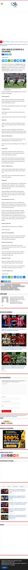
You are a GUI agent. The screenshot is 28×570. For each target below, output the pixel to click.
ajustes (13, 564)
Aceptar (4, 567)
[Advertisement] (14, 23)
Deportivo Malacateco (6, 286)
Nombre (4, 396)
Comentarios (15, 486)
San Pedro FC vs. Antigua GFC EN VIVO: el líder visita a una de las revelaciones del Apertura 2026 (13, 368)
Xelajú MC (17, 289)
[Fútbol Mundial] (14, 5)
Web (3, 406)
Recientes (3, 486)
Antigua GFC (7, 284)
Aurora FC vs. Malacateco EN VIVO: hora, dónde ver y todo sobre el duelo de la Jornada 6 (14, 348)
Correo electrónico (6, 401)
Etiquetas (22, 486)
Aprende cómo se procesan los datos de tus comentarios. (13, 416)
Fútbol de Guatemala (9, 44)
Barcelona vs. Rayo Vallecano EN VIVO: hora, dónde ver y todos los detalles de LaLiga (17, 491)
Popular (9, 486)
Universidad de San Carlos (7, 289)
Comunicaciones (16, 284)
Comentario (4, 383)
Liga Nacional (4, 287)
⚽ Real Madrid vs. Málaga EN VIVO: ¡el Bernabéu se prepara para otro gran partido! (17, 497)
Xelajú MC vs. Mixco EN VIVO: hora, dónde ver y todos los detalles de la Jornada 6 (14, 329)
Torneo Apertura (13, 287)
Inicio (2, 44)
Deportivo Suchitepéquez (18, 286)
